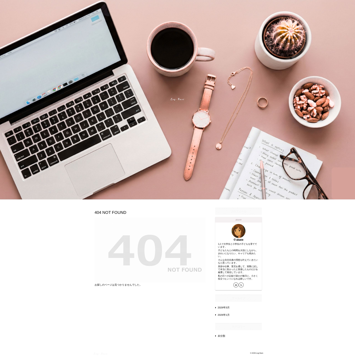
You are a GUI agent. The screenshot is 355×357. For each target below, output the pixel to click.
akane (239, 239)
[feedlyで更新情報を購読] (235, 284)
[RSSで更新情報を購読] (241, 284)
